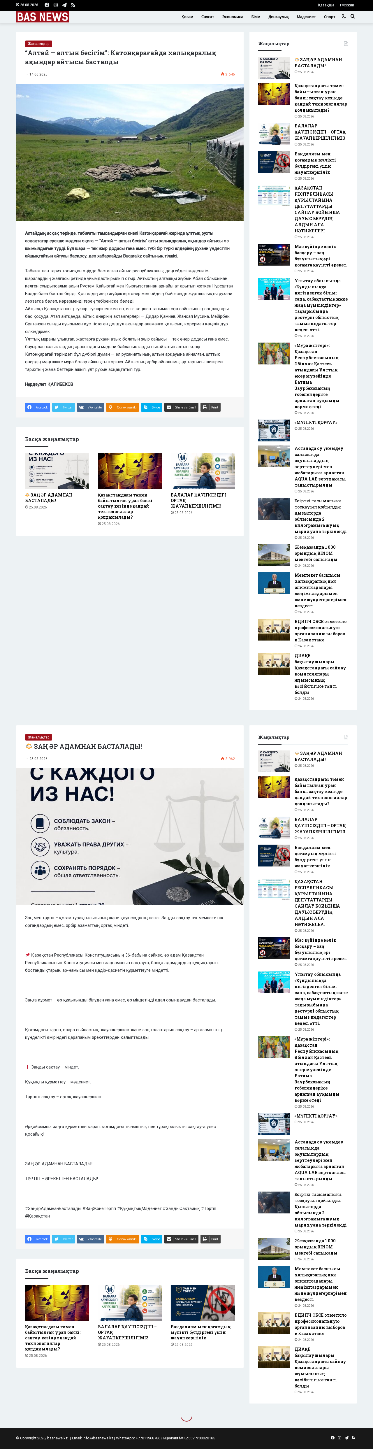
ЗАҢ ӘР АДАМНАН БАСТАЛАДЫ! (49, 497)
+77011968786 (148, 1438)
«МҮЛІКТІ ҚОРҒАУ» (316, 422)
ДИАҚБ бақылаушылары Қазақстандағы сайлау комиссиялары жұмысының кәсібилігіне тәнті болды (320, 674)
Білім (255, 16)
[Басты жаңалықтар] (42, 16)
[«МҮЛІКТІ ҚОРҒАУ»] (274, 430)
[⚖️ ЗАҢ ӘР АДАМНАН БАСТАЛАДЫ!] (57, 471)
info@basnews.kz (98, 1438)
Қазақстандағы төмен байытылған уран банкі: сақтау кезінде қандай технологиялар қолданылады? (125, 506)
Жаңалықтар (38, 44)
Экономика (232, 16)
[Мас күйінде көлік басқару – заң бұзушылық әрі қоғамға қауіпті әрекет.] (274, 255)
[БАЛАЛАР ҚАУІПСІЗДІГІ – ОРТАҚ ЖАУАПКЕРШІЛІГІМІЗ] (203, 471)
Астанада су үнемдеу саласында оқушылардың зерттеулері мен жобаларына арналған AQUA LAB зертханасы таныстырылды (320, 466)
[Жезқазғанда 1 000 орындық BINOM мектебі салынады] (274, 555)
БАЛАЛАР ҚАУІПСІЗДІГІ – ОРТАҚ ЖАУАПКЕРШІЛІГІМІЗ (320, 132)
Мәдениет (306, 16)
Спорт (329, 16)
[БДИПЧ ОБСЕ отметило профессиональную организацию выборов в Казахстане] (274, 630)
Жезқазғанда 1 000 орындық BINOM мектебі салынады (316, 553)
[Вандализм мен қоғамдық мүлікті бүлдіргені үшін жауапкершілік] (274, 162)
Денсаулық (278, 16)
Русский (347, 5)
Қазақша (326, 5)
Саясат (207, 16)
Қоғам (187, 16)
